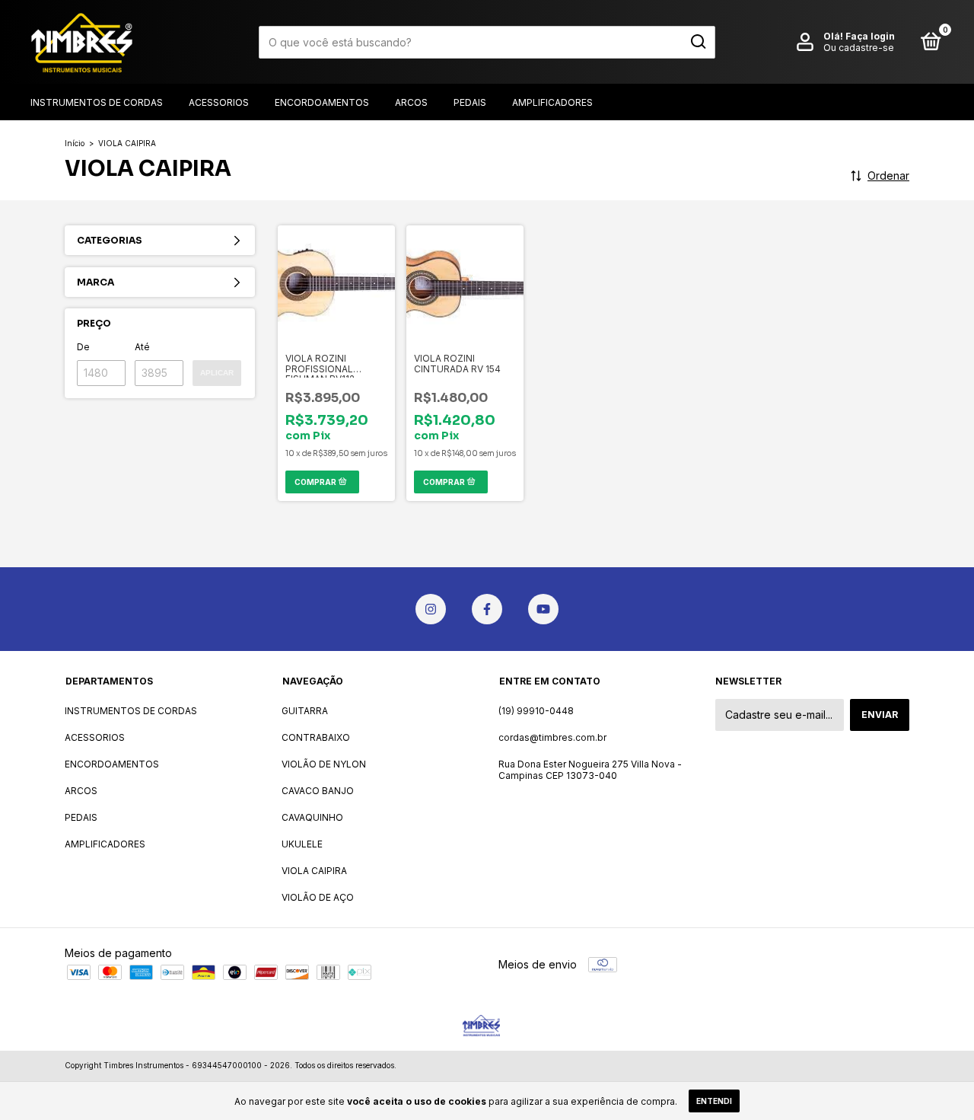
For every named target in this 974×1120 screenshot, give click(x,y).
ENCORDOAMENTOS (322, 102)
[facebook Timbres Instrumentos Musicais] (487, 609)
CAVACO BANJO (318, 790)
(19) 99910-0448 (536, 710)
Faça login (870, 36)
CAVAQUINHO (312, 817)
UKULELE (302, 844)
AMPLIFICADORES (552, 102)
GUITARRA (305, 710)
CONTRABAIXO (316, 737)
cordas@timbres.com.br (552, 737)
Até (142, 347)
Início (74, 143)
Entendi (714, 1101)
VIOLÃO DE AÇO (318, 897)
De (83, 347)
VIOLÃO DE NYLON (324, 764)
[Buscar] (697, 42)
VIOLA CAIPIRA (314, 870)
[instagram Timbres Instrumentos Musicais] (430, 609)
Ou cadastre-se (858, 47)
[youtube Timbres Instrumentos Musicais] (543, 609)
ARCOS (411, 102)
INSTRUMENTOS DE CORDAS (96, 102)
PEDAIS (470, 102)
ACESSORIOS (219, 102)
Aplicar (217, 373)
